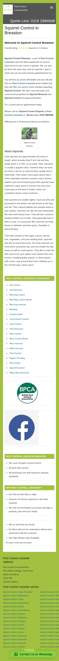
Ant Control (15, 285)
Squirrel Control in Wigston (14, 614)
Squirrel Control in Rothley (14, 628)
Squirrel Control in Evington (14, 621)
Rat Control (15, 363)
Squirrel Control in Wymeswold (15, 596)
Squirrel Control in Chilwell (14, 647)
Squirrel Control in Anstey (13, 607)
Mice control (15, 333)
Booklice (14, 309)
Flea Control (15, 324)
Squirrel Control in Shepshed (15, 636)
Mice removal (16, 343)
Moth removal (16, 348)
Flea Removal (16, 329)
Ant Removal (16, 290)
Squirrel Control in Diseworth (15, 639)
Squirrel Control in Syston (13, 625)
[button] (33, 654)
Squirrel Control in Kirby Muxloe (16, 603)
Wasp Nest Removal (19, 372)
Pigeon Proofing (17, 358)
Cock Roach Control (19, 319)
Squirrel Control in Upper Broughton (18, 592)
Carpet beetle (16, 314)
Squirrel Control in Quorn (13, 632)
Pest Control (15, 353)
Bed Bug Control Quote (21, 299)
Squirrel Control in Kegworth (14, 643)
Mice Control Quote (19, 338)
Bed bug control (17, 295)
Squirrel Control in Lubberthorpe (16, 610)
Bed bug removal (18, 304)
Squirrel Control (17, 368)
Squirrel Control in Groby (13, 599)
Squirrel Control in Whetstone (15, 618)
